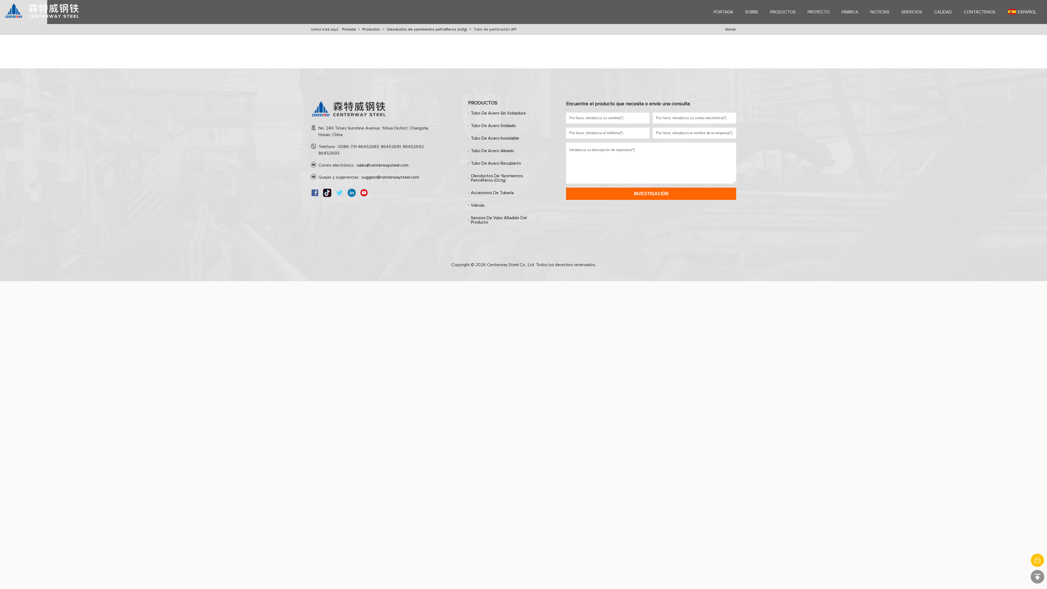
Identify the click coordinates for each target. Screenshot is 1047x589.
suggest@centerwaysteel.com (390, 177)
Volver (730, 29)
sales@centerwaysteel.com (382, 165)
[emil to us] (1037, 560)
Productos (371, 29)
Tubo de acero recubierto (496, 163)
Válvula (477, 205)
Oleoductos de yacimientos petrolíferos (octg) (427, 29)
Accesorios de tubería (492, 193)
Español (1027, 12)
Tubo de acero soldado (493, 126)
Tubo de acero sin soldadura (498, 113)
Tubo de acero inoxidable (495, 138)
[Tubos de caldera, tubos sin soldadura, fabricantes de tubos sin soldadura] (349, 119)
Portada (349, 29)
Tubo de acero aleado (492, 151)
